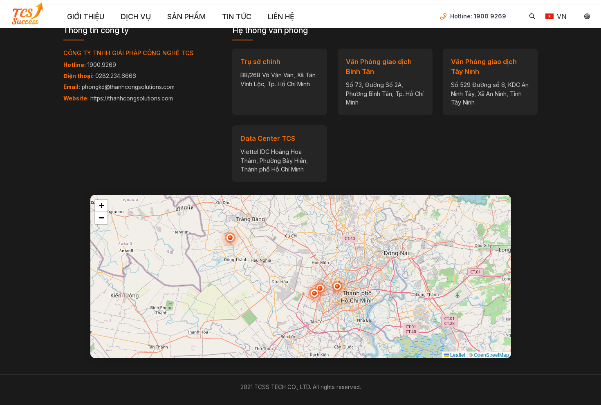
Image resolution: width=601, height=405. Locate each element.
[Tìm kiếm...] (532, 16)
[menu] (249, 16)
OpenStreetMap (491, 354)
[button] (314, 293)
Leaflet (457, 354)
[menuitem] (86, 16)
